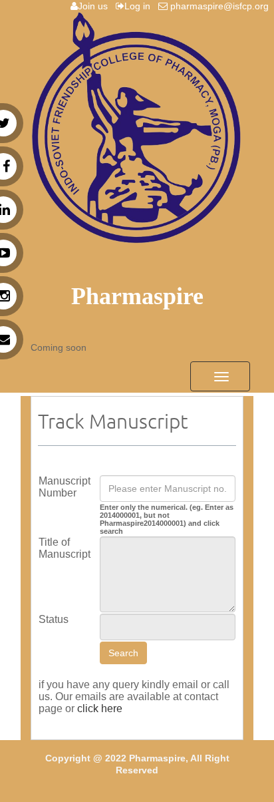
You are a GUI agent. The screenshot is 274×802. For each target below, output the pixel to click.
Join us (95, 6)
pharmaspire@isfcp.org (221, 6)
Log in (140, 6)
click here (99, 708)
